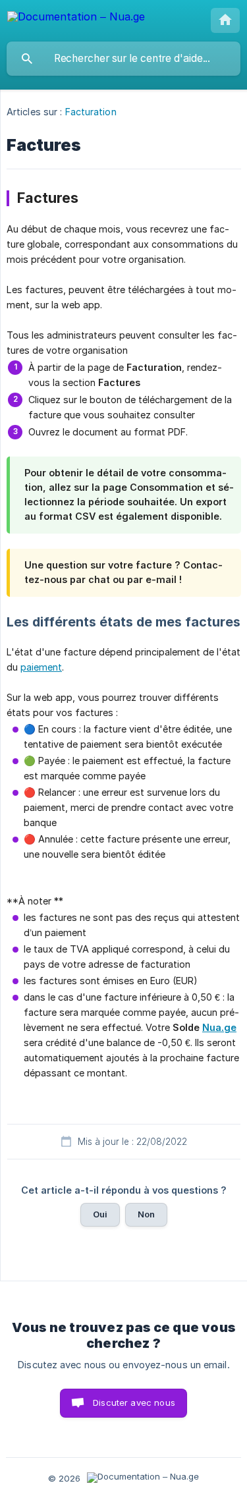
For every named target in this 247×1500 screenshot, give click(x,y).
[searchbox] (123, 59)
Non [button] (146, 1214)
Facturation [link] (91, 111)
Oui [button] (100, 1214)
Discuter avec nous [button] (134, 1402)
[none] (76, 19)
